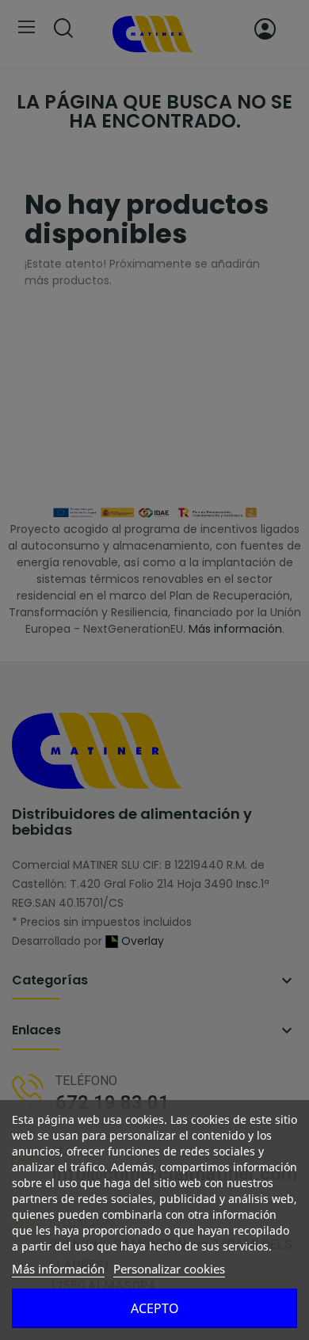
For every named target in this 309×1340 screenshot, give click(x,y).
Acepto (155, 1308)
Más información (58, 1269)
